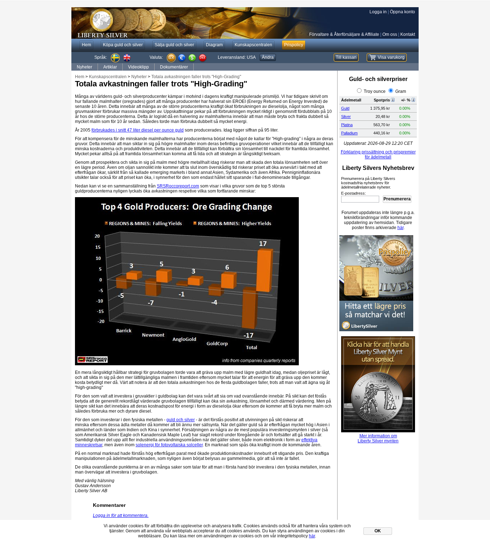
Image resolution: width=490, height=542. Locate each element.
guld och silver (180, 419)
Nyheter (84, 67)
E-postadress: (353, 193)
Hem (79, 76)
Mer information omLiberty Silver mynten (378, 438)
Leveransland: (237, 57)
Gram (400, 91)
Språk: (100, 57)
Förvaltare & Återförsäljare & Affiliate (344, 34)
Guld (345, 108)
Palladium (349, 133)
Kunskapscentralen (108, 76)
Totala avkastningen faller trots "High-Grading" (196, 76)
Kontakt (407, 34)
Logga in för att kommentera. (121, 515)
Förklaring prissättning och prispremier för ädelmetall (378, 154)
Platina (347, 125)
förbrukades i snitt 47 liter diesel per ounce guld (137, 130)
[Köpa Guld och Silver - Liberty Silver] (179, 23)
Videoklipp (138, 67)
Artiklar (110, 67)
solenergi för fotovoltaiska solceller (169, 444)
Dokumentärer (174, 67)
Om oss (389, 34)
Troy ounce (375, 91)
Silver (346, 116)
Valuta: (156, 57)
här (400, 227)
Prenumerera (397, 198)
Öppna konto (402, 11)
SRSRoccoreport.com (178, 186)
